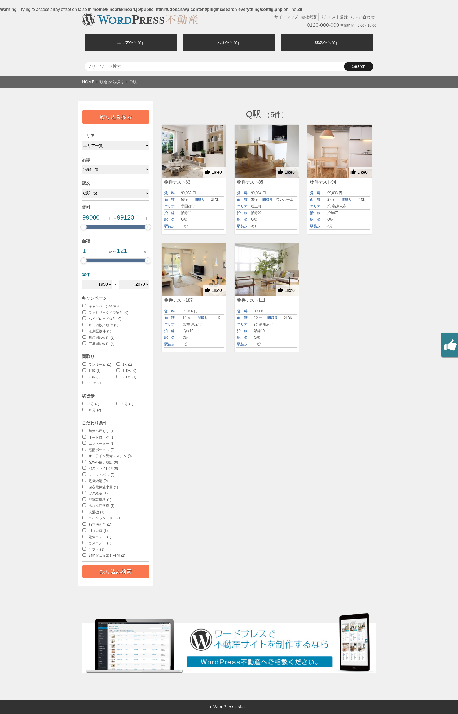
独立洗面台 (100, 524)
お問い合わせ (363, 17)
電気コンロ (100, 537)
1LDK (129, 371)
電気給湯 (98, 481)
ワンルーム (100, 365)
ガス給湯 (98, 493)
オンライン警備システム (110, 456)
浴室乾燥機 (100, 500)
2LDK (129, 377)
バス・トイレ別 (103, 468)
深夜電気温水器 (103, 487)
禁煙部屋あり (101, 431)
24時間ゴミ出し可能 (107, 555)
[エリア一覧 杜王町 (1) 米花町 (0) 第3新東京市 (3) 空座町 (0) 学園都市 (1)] (115, 145)
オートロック (101, 437)
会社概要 (309, 17)
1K (127, 365)
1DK (94, 371)
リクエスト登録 (334, 17)
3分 (94, 404)
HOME (88, 82)
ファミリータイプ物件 (108, 313)
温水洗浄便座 (101, 506)
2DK (94, 377)
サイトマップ (286, 17)
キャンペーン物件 (105, 306)
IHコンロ (98, 531)
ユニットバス (101, 475)
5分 (127, 404)
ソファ (96, 549)
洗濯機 (96, 512)
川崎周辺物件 (101, 338)
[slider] (83, 227)
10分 (95, 410)
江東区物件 (100, 331)
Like (217, 172)
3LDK (95, 383)
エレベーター (101, 443)
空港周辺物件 (101, 344)
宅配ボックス (101, 450)
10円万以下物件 (103, 325)
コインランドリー (105, 518)
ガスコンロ (100, 543)
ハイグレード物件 (105, 319)
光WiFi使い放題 (103, 462)
